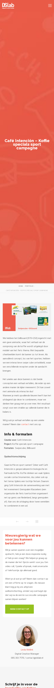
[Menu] (49, 4)
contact (25, 424)
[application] (27, 317)
